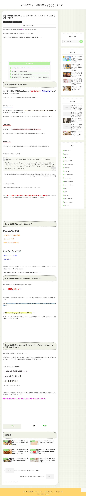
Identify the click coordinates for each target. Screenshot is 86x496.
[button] (81, 41)
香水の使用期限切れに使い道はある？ (20, 71)
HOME (25, 491)
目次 (29, 63)
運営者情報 (30, 491)
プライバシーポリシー (39, 491)
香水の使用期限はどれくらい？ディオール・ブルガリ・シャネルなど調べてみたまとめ (30, 77)
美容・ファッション (8, 21)
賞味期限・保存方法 (17, 21)
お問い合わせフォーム (50, 491)
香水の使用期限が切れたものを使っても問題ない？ (23, 74)
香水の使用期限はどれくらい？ (18, 68)
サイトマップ (59, 491)
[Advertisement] (29, 49)
